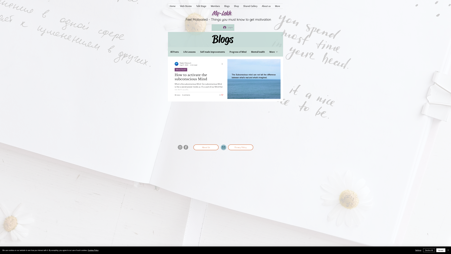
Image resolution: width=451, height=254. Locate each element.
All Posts (174, 51)
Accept (440, 250)
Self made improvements (212, 51)
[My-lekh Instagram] (180, 147)
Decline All (429, 250)
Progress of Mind (238, 51)
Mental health (258, 51)
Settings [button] (418, 250)
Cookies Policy (93, 250)
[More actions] (223, 63)
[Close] (448, 250)
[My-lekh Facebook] (186, 147)
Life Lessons (189, 51)
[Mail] (223, 147)
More (272, 51)
